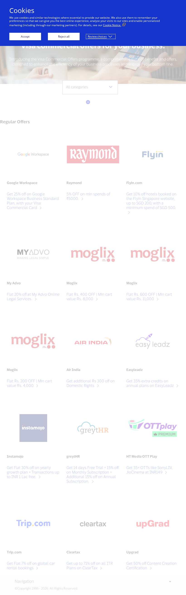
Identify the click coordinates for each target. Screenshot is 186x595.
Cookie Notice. (112, 25)
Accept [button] (25, 36)
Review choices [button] (97, 36)
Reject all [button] (63, 36)
